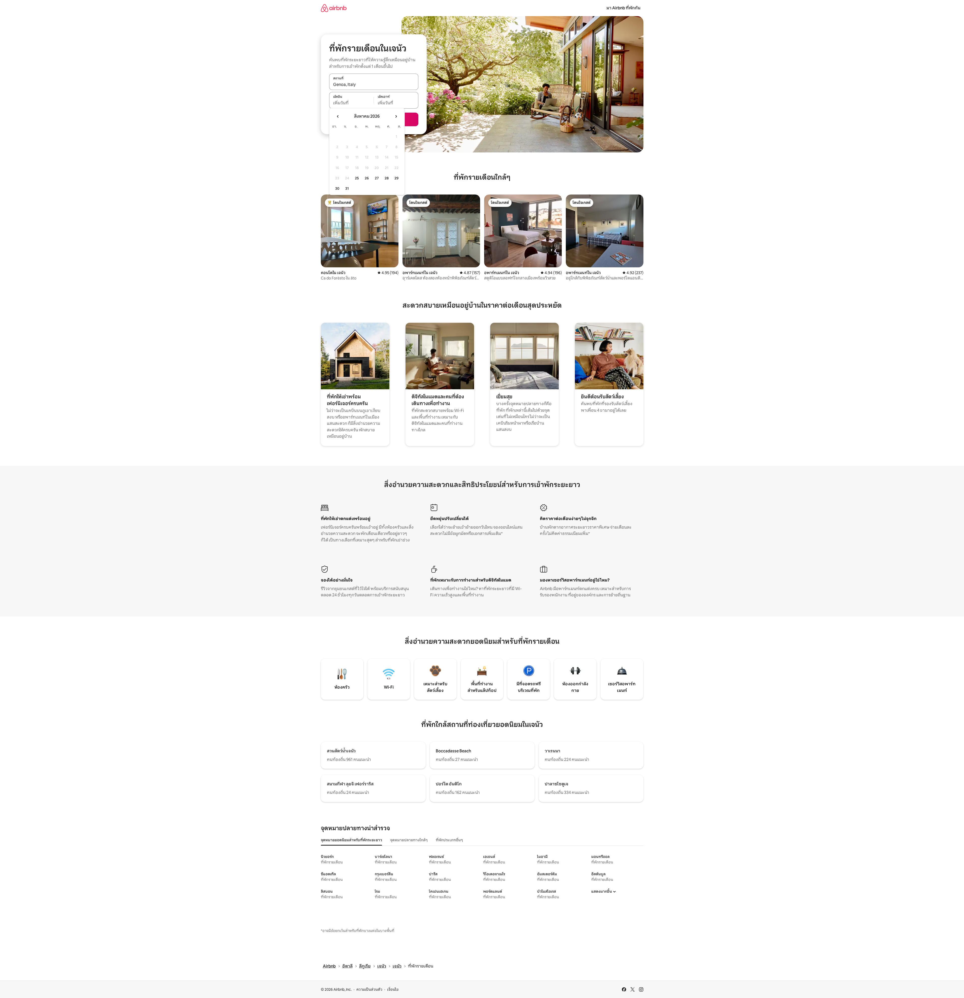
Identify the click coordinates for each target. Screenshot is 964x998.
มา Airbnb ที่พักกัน (623, 8)
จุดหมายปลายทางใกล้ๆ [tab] (409, 840)
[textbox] (351, 103)
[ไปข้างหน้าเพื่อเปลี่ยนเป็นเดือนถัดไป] (395, 116)
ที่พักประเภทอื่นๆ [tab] (449, 840)
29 (396, 178)
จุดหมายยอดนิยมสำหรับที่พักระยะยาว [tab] (351, 840)
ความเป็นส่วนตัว (369, 989)
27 (377, 178)
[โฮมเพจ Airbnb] (334, 8)
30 (337, 188)
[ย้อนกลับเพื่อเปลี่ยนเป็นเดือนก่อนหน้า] (337, 116)
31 (347, 188)
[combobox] (373, 84)
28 (387, 178)
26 (367, 178)
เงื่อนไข (392, 989)
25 (357, 178)
